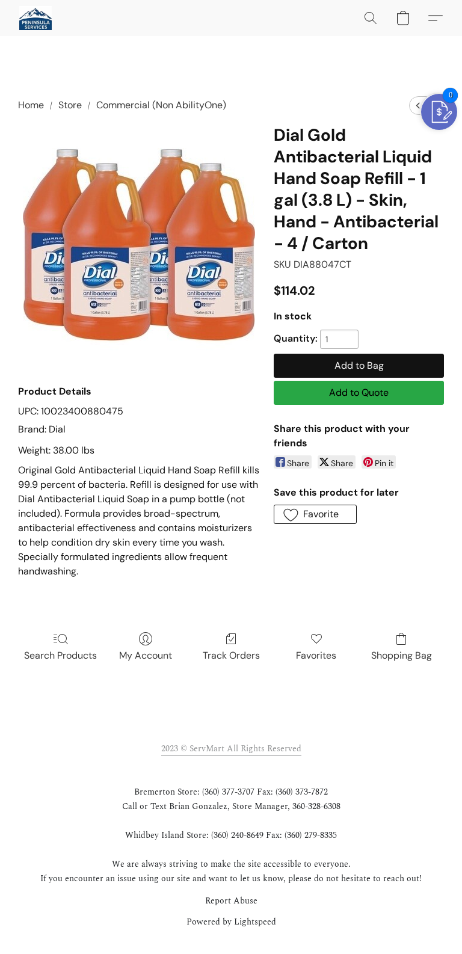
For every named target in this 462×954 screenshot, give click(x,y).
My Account (145, 655)
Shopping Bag (401, 655)
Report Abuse (231, 901)
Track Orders (231, 655)
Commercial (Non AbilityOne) (161, 105)
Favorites (316, 655)
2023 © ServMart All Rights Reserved (231, 748)
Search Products (60, 655)
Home (31, 105)
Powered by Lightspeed (231, 922)
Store (70, 105)
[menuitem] (418, 105)
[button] (35, 18)
